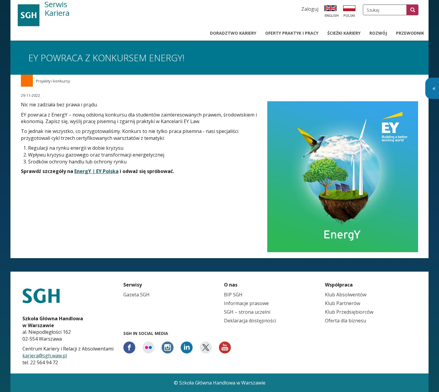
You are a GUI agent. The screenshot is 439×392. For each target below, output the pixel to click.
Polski (349, 15)
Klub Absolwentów (345, 294)
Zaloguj (309, 9)
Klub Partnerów (342, 303)
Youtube (225, 347)
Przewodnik (410, 33)
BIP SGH (233, 294)
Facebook (129, 347)
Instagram (168, 347)
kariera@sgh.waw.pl (44, 355)
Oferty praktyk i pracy (291, 33)
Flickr (148, 347)
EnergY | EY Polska (96, 171)
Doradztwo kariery (233, 33)
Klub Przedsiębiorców (349, 312)
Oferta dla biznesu (345, 320)
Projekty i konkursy (53, 81)
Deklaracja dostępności (250, 320)
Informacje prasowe (246, 303)
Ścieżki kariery (343, 33)
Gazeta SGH (136, 294)
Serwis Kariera (57, 9)
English (332, 15)
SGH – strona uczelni (247, 312)
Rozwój (378, 33)
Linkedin (187, 347)
